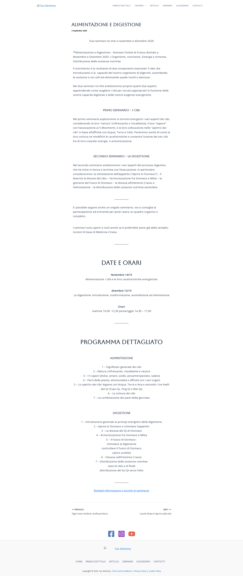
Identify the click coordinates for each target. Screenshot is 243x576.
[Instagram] (121, 533)
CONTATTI (197, 5)
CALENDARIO (143, 561)
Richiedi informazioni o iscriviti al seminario (121, 490)
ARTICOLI (114, 561)
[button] (145, 5)
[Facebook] (111, 533)
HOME (79, 561)
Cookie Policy (155, 571)
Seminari (167, 5)
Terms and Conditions (122, 571)
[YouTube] (131, 533)
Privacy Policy (140, 571)
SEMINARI (127, 561)
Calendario (182, 5)
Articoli (154, 5)
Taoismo (139, 5)
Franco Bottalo (121, 5)
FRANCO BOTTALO (96, 561)
